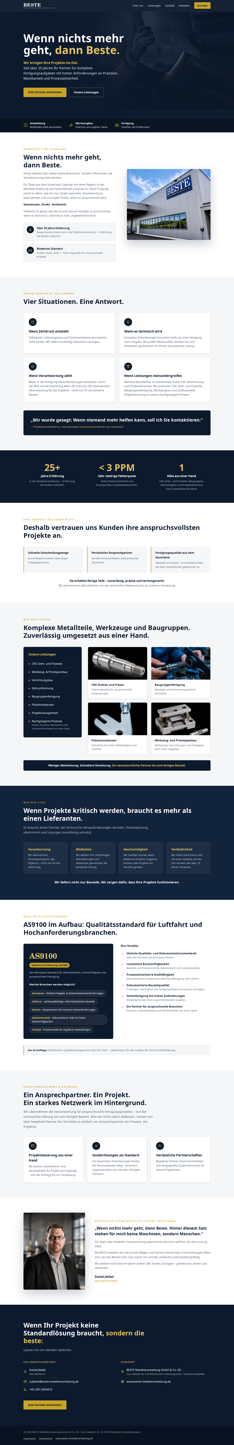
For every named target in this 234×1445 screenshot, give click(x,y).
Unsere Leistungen (86, 92)
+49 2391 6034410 (40, 1389)
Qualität (169, 5)
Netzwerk (184, 5)
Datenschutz (45, 1438)
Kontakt (202, 5)
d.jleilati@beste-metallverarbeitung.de (54, 1381)
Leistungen (154, 5)
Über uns (137, 5)
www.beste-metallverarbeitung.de (149, 1381)
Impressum (29, 1438)
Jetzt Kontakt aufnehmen (45, 92)
